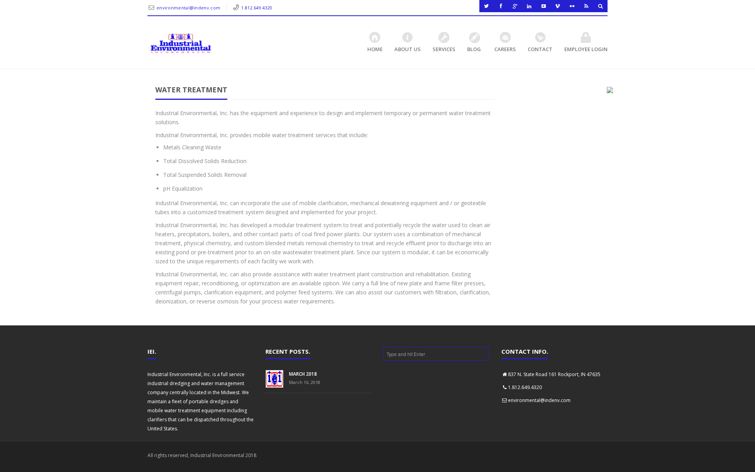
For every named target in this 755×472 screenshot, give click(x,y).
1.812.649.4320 (256, 8)
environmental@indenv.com (188, 8)
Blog (474, 49)
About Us (407, 49)
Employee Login (586, 49)
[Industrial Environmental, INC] (180, 43)
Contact (540, 49)
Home (375, 49)
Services (444, 49)
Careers (505, 49)
